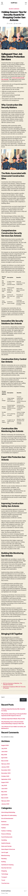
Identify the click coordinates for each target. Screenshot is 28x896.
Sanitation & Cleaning (7, 864)
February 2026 (5, 764)
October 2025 (5, 776)
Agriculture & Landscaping (8, 815)
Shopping (4, 871)
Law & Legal (4, 852)
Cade (11, 23)
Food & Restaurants (6, 837)
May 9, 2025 (18, 23)
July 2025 (4, 785)
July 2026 (4, 748)
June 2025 (4, 788)
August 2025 (5, 782)
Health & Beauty (5, 843)
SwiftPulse (14, 2)
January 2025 (5, 804)
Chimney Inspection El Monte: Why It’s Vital (13, 718)
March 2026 (4, 760)
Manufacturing (5, 855)
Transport (4, 877)
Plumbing (4, 858)
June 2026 (4, 751)
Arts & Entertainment (7, 818)
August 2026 (5, 745)
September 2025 (6, 779)
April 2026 (4, 757)
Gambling (4, 840)
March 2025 (4, 797)
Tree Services (5, 883)
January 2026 (5, 767)
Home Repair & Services (8, 849)
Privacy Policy (4, 893)
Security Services (14, 8)
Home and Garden (6, 846)
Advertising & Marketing (8, 812)
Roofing (3, 861)
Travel (3, 880)
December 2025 (5, 770)
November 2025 (5, 773)
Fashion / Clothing (6, 830)
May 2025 (4, 791)
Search (2, 697)
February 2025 (5, 801)
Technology (4, 874)
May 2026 (4, 754)
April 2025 (4, 794)
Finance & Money (6, 834)
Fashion (3, 827)
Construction (5, 824)
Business (3, 821)
